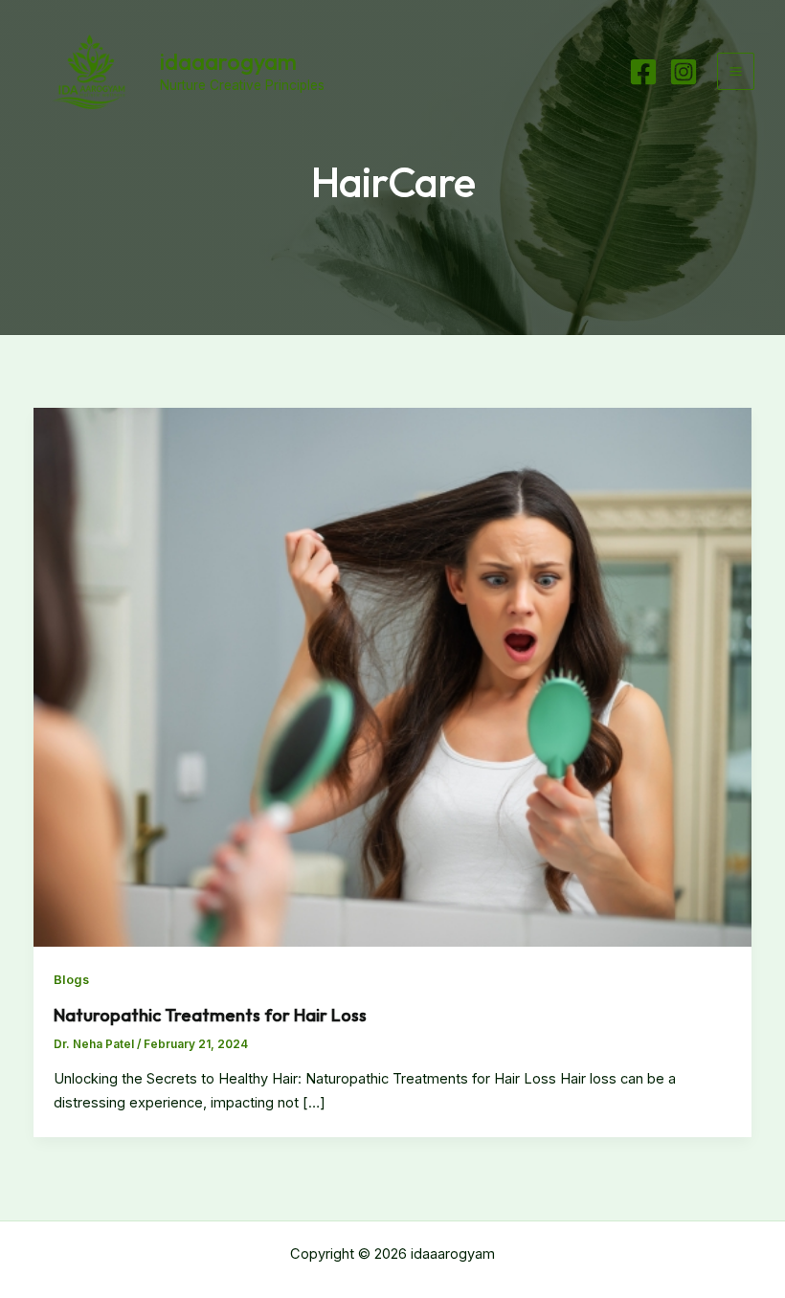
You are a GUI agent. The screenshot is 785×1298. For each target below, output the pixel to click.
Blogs (71, 980)
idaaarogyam (228, 61)
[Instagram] (683, 71)
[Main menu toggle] (735, 71)
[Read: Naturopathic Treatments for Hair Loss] (393, 676)
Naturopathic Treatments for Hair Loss (210, 1015)
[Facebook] (643, 71)
